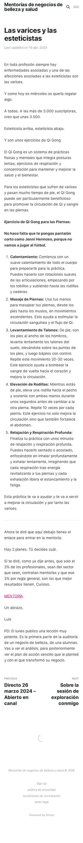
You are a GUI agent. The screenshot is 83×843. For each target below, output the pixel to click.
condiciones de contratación (41, 796)
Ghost (50, 815)
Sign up (42, 783)
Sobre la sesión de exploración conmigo (65, 691)
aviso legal (42, 802)
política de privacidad (42, 789)
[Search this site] (68, 7)
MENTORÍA (13, 596)
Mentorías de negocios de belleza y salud (33, 7)
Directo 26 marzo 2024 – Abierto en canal (20, 691)
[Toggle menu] (76, 7)
